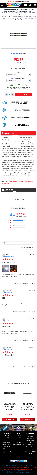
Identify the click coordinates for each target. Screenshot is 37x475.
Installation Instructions (30, 443)
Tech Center (30, 436)
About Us (6, 455)
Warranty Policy (6, 440)
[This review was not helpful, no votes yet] (32, 283)
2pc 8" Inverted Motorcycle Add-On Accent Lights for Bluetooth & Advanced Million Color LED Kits (27, 406)
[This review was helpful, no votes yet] (29, 283)
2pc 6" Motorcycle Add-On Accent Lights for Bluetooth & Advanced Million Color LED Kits (9, 406)
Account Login (18, 440)
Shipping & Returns (6, 444)
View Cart (18, 437)
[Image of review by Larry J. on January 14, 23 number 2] (13, 268)
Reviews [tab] (15, 199)
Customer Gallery (30, 446)
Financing (30, 449)
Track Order (18, 442)
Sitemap (30, 453)
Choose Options (10, 419)
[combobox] (28, 247)
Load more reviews (18, 374)
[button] (5, 268)
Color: (18, 72)
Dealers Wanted (30, 440)
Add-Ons (8, 190)
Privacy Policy (6, 446)
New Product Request (30, 451)
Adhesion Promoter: (19, 78)
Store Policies (6, 442)
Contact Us (6, 437)
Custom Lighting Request (6, 451)
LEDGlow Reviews (6, 449)
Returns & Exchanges (18, 444)
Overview (9, 133)
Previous (8, 383)
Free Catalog (30, 438)
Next (28, 383)
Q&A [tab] (22, 199)
